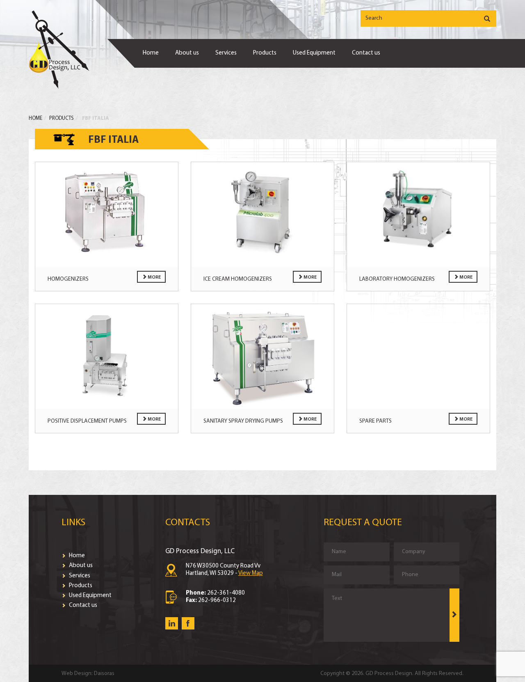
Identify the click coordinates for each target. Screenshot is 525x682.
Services (226, 53)
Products (264, 53)
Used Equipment (314, 53)
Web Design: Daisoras (88, 674)
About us (187, 53)
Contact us (366, 53)
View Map (250, 573)
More (154, 277)
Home (151, 53)
